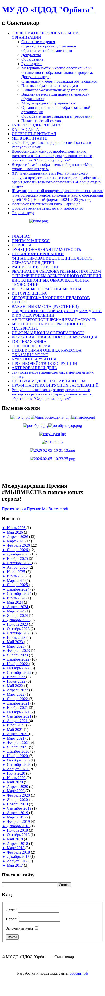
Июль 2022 (16, 677)
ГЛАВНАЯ (21, 236)
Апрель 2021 (18, 734)
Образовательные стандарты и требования (56, 116)
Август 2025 (18, 567)
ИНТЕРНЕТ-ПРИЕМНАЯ (34, 134)
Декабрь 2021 (18, 703)
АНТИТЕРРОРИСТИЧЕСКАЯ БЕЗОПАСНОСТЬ (54, 320)
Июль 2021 (16, 725)
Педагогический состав (41, 121)
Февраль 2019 (19, 821)
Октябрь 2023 (19, 629)
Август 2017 (18, 861)
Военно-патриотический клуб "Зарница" (46, 204)
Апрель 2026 (18, 537)
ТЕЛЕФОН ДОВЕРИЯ (31, 346)
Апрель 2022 (18, 690)
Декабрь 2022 (18, 659)
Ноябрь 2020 (18, 756)
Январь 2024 (18, 615)
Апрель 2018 (18, 843)
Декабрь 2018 (18, 826)
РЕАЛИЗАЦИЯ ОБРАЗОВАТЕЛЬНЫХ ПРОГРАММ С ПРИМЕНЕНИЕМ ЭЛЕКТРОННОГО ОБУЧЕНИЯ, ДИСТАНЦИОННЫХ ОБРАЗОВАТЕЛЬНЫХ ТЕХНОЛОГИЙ (57, 278)
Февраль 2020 (19, 795)
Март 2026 (16, 541)
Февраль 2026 (19, 545)
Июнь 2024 (16, 598)
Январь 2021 (18, 747)
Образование (32, 59)
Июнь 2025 (16, 576)
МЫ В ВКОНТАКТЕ (29, 138)
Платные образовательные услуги (49, 86)
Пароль (12, 919)
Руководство (31, 64)
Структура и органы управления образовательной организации (48, 48)
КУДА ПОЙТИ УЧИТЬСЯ (34, 359)
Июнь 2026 (16, 528)
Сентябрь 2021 (19, 716)
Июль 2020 (16, 773)
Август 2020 (18, 769)
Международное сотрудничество (48, 103)
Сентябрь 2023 (19, 633)
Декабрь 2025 (18, 554)
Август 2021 (18, 721)
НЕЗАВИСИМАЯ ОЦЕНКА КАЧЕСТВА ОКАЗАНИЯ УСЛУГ (47, 352)
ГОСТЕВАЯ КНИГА (29, 341)
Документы (31, 55)
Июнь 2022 (16, 681)
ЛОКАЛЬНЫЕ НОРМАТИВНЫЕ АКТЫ (46, 289)
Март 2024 (16, 611)
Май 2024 (15, 602)
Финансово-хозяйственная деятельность (54, 90)
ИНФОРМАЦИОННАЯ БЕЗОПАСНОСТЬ (48, 333)
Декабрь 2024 (18, 589)
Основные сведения (38, 42)
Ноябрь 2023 (18, 624)
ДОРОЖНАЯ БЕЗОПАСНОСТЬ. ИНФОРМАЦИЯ (54, 337)
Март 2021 (16, 738)
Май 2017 (15, 865)
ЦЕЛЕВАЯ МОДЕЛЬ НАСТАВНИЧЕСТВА (49, 381)
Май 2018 (15, 839)
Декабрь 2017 (18, 857)
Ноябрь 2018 (18, 830)
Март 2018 (16, 848)
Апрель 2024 (18, 607)
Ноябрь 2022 (18, 664)
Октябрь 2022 (19, 668)
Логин (11, 910)
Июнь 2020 (16, 778)
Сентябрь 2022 (19, 672)
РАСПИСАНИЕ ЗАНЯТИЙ (35, 267)
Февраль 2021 (19, 743)
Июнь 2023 (16, 637)
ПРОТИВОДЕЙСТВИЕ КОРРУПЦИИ (44, 363)
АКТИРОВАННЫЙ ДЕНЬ (34, 368)
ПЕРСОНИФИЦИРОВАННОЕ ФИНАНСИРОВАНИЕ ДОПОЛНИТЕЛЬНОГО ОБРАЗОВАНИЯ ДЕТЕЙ (52, 258)
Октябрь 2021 (19, 712)
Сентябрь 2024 (19, 594)
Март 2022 (16, 694)
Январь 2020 (18, 800)
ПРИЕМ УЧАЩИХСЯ (31, 241)
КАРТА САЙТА (25, 129)
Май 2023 (15, 642)
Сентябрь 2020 (19, 764)
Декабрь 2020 (18, 751)
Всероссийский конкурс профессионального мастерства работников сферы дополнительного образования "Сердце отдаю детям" (52, 155)
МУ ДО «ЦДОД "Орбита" (48, 9)
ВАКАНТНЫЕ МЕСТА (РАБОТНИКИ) (45, 306)
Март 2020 (16, 791)
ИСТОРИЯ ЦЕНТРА (29, 293)
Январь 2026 (18, 550)
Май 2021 (15, 729)
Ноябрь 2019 (18, 804)
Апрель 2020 (18, 786)
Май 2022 (15, 686)
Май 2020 (15, 782)
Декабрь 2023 (18, 620)
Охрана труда (23, 213)
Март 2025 (16, 580)
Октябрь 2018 (19, 835)
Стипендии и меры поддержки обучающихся (59, 81)
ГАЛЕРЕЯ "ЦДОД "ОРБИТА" (37, 125)
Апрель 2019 (18, 813)
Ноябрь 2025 (18, 558)
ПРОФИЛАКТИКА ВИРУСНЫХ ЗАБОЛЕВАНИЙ (55, 385)
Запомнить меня (19, 928)
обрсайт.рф (79, 973)
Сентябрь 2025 (19, 563)
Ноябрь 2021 (18, 707)
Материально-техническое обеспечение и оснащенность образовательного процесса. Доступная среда (57, 72)
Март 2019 (16, 817)
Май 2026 (15, 532)
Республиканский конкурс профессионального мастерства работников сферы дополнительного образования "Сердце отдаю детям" (52, 394)
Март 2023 (16, 646)
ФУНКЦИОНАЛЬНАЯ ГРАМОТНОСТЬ (46, 249)
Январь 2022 (18, 699)
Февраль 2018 (19, 852)
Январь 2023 (18, 655)
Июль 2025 (16, 572)
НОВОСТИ (21, 245)
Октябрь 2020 (19, 760)
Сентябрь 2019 (19, 808)
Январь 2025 (18, 585)
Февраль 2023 (19, 650)
